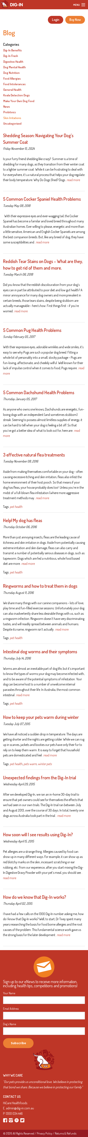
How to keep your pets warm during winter (41, 717)
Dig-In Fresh (10, 56)
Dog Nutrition (11, 72)
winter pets (45, 764)
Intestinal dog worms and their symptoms (40, 651)
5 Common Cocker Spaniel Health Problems (42, 199)
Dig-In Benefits (12, 50)
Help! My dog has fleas (22, 520)
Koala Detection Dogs (16, 95)
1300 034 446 (14, 1113)
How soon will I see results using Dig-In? (38, 834)
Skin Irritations (12, 118)
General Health (12, 89)
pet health (16, 507)
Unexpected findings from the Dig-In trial (39, 777)
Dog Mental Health (14, 67)
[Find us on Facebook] (5, 1120)
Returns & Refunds (65, 1133)
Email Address (11, 1008)
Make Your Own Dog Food (18, 101)
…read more (72, 180)
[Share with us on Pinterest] (17, 1120)
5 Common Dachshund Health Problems (38, 392)
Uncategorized (12, 123)
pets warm (30, 764)
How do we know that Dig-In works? (34, 897)
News (6, 106)
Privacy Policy (44, 1133)
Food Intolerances (14, 84)
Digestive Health (13, 61)
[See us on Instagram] (11, 1120)
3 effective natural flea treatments (34, 455)
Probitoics (9, 112)
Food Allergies (12, 78)
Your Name (9, 993)
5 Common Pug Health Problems (32, 330)
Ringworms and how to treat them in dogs (40, 586)
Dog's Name (9, 1024)
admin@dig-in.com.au (20, 1108)
